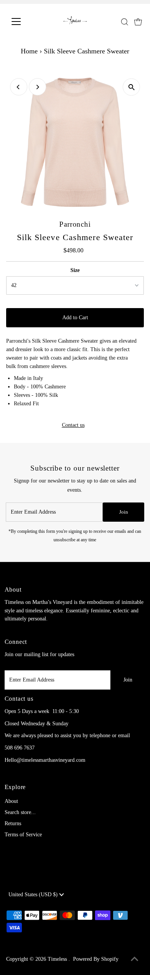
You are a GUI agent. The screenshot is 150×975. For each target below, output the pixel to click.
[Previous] (18, 87)
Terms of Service (23, 834)
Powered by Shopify (95, 959)
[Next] (37, 87)
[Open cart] (138, 21)
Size (75, 270)
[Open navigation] (22, 21)
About (11, 801)
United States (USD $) (33, 894)
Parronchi (75, 224)
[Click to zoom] (131, 87)
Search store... (20, 812)
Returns (13, 823)
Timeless (58, 959)
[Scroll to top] (134, 959)
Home (29, 51)
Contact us (73, 425)
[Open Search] (124, 22)
